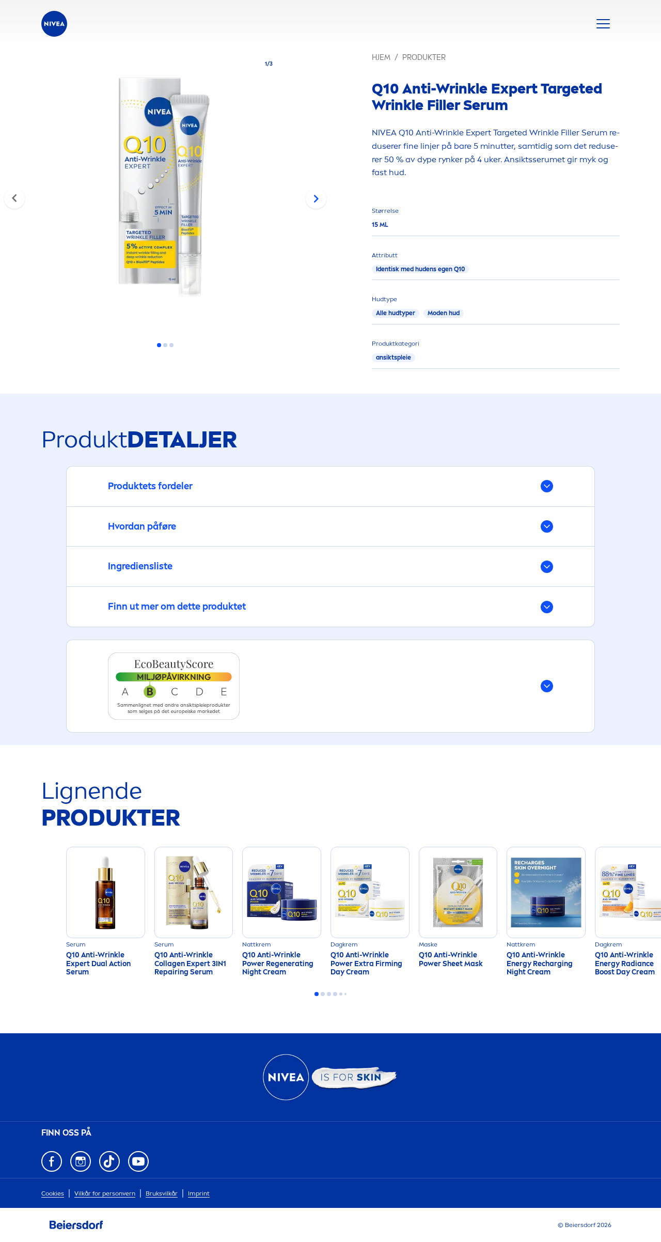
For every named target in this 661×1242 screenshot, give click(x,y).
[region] (165, 190)
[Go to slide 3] (171, 345)
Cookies (52, 1193)
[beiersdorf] (76, 1225)
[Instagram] (80, 1161)
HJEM (381, 57)
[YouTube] (138, 1161)
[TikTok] (109, 1161)
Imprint (199, 1193)
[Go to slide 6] (345, 994)
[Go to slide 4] (335, 994)
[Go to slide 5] (340, 994)
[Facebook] (51, 1161)
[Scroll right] (316, 198)
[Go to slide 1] (159, 345)
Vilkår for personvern (104, 1193)
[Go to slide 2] (165, 345)
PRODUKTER (424, 57)
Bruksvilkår (162, 1193)
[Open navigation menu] (603, 23)
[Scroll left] (14, 198)
